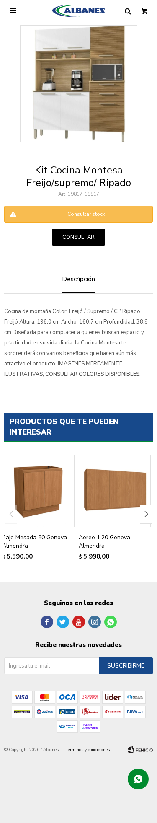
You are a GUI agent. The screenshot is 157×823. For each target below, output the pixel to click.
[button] (146, 514)
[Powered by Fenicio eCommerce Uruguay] (140, 749)
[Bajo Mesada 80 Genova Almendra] (38, 491)
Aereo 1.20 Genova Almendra (104, 541)
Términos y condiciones (88, 750)
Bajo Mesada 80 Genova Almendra (34, 541)
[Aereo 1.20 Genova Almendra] (115, 491)
